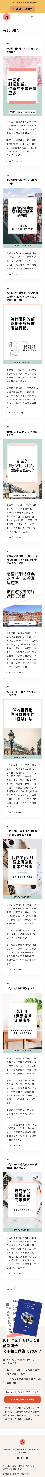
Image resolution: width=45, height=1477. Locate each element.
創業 (8, 44)
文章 (39, 1449)
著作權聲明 (26, 1474)
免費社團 (22, 1452)
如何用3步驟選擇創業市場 (20, 988)
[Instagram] (27, 1458)
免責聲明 (16, 1474)
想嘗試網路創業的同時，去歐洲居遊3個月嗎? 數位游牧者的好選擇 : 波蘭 (22, 559)
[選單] (41, 17)
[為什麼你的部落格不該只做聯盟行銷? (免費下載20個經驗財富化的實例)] (22, 334)
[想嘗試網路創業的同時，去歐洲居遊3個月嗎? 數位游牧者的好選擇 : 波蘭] (22, 597)
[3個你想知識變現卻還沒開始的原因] (22, 218)
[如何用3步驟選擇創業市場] (22, 1023)
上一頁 (9, 1289)
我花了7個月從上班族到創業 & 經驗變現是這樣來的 (21, 832)
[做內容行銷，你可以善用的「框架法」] (22, 729)
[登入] (37, 17)
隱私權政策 (7, 1474)
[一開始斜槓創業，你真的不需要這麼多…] (22, 86)
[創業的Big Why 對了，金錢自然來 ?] (22, 469)
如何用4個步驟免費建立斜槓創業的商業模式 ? (21, 1166)
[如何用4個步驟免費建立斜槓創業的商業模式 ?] (22, 1202)
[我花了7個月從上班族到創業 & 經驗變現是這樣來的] (22, 869)
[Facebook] (22, 1458)
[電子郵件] (18, 1458)
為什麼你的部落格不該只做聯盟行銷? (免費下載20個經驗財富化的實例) (22, 296)
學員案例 (32, 1449)
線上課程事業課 (19, 1449)
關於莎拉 (8, 1449)
